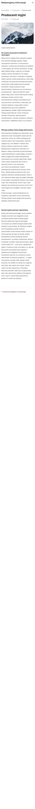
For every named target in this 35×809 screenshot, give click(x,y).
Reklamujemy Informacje (13, 2)
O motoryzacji (16, 10)
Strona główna (5, 10)
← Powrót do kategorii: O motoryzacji (13, 292)
